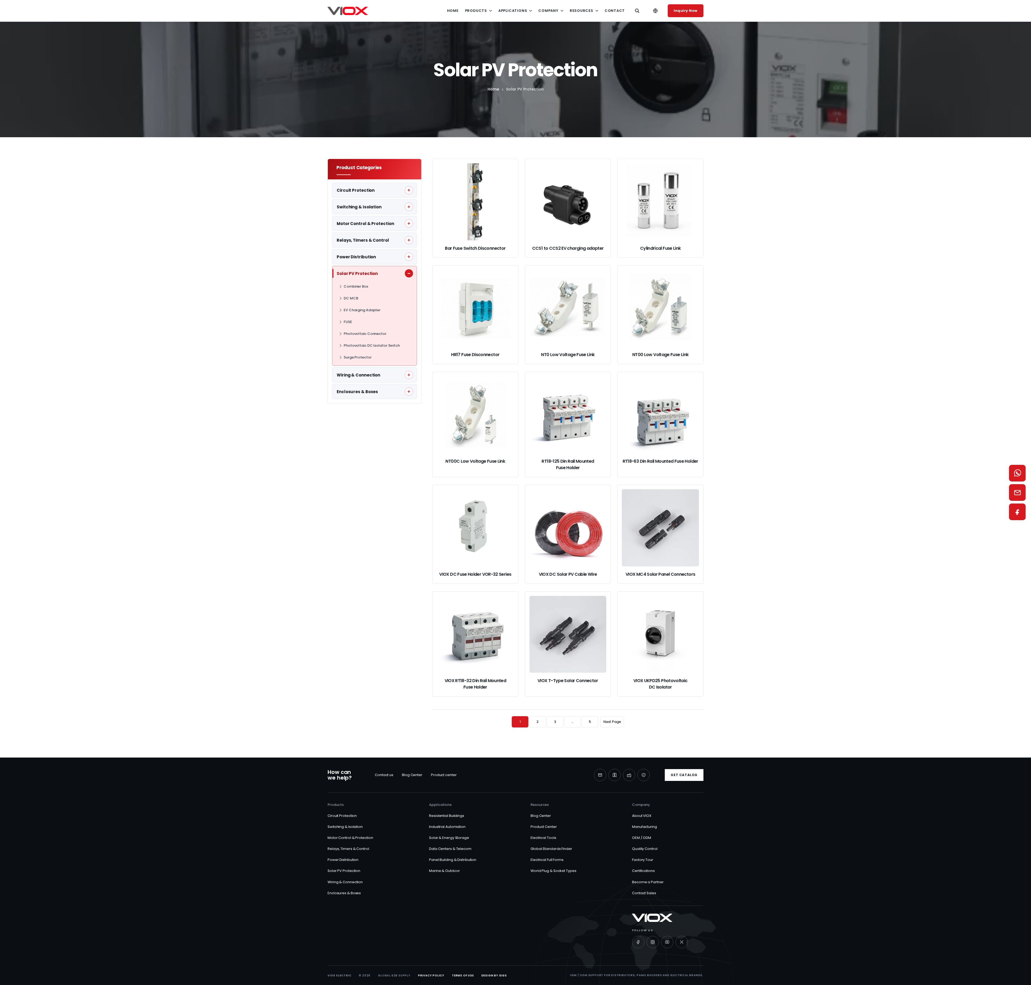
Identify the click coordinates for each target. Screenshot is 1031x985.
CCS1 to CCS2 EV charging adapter (568, 248)
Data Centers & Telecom (450, 848)
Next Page (612, 721)
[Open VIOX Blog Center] (614, 775)
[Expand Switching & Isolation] (409, 207)
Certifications (643, 870)
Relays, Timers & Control (348, 848)
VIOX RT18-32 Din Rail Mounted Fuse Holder (475, 684)
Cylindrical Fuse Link (660, 248)
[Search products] (637, 11)
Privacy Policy (431, 975)
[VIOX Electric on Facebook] (638, 942)
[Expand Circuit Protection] (409, 190)
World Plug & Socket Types (553, 870)
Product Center (544, 826)
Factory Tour (642, 859)
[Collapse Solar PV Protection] (409, 273)
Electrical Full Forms (547, 859)
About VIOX (641, 815)
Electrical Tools (543, 837)
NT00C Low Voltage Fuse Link (475, 461)
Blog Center (412, 774)
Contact (615, 10)
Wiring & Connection (345, 882)
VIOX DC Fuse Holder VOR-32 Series (475, 574)
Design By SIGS (494, 975)
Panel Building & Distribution (452, 859)
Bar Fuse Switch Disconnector (475, 248)
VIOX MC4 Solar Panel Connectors (660, 574)
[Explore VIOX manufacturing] (629, 775)
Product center (444, 774)
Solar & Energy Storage (449, 837)
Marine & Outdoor (444, 870)
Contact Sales (644, 893)
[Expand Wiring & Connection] (409, 375)
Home (453, 10)
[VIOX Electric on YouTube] (667, 942)
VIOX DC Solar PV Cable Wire (568, 574)
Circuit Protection (342, 815)
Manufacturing (644, 826)
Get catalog (684, 775)
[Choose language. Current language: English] (655, 11)
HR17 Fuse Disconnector (475, 355)
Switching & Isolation (345, 826)
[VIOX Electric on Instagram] (653, 942)
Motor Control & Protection (350, 837)
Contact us (384, 774)
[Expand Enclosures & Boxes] (409, 391)
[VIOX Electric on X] (682, 942)
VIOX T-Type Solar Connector (568, 681)
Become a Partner (647, 882)
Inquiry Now (686, 10)
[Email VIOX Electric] (600, 775)
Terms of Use (463, 975)
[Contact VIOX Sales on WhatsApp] (1017, 473)
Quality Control (645, 848)
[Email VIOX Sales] (1017, 492)
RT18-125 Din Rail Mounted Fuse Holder (568, 464)
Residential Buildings (446, 815)
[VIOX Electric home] (348, 11)
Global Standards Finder (551, 848)
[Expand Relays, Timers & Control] (409, 240)
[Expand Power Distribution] (409, 257)
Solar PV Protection (344, 870)
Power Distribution (343, 859)
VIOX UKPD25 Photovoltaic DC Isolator (660, 684)
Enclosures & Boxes (344, 893)
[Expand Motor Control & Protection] (409, 223)
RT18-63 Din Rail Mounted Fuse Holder (660, 461)
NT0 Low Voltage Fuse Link (567, 355)
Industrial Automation (447, 826)
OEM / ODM (641, 837)
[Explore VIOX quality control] (643, 775)
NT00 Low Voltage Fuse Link (660, 355)
